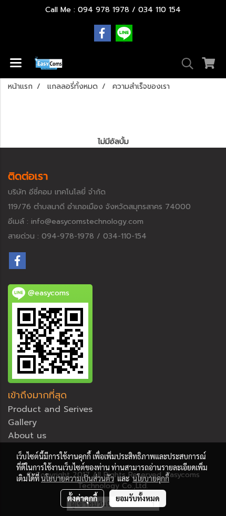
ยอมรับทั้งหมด (138, 498)
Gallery (22, 422)
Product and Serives (50, 409)
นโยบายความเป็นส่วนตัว (77, 478)
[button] (183, 63)
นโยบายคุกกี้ (150, 478)
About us (27, 435)
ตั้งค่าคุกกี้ (82, 498)
